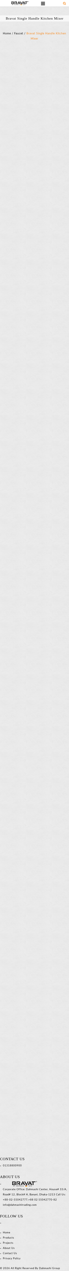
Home (7, 33)
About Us (9, 1248)
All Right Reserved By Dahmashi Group (35, 1268)
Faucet (18, 33)
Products (8, 1238)
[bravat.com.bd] (19, 3)
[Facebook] (3, 1223)
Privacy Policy (12, 1258)
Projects (8, 1243)
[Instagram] (5, 1223)
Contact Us (10, 1253)
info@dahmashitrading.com (20, 1205)
